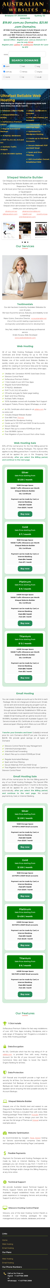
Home (4, 1240)
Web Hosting (7, 1244)
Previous (5, 232)
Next (44, 232)
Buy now (25, 514)
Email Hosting (8, 1248)
